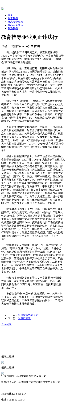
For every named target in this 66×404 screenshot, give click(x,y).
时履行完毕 (24, 318)
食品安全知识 (15, 25)
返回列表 (6, 324)
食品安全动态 (15, 21)
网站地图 (6, 387)
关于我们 (13, 18)
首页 (10, 15)
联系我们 (13, 28)
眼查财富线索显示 (28, 315)
